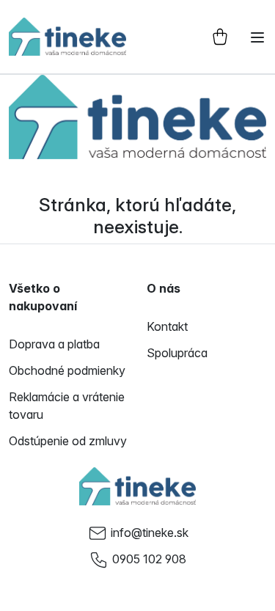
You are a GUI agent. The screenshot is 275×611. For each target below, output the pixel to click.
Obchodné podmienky (67, 370)
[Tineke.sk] (138, 486)
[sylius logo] (67, 37)
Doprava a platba (54, 344)
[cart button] (220, 37)
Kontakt (167, 326)
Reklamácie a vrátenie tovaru (67, 405)
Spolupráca (177, 352)
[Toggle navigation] (257, 37)
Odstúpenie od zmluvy (68, 440)
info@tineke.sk (149, 532)
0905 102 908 (149, 559)
